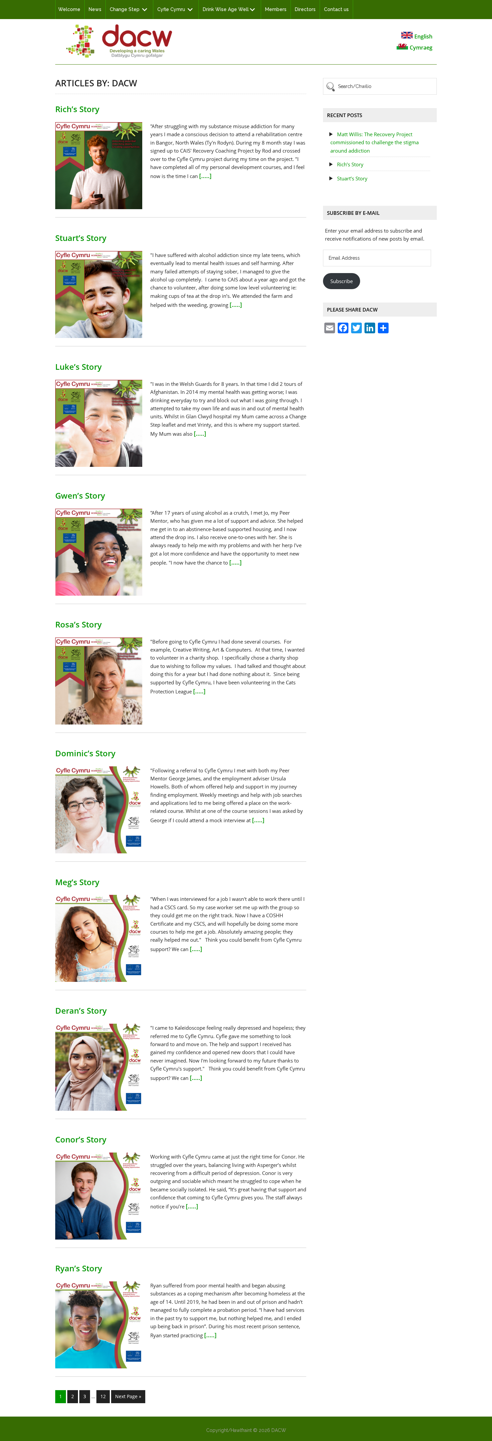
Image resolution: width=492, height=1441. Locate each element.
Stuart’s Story (80, 237)
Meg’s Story (77, 881)
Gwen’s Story (80, 495)
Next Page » (128, 1396)
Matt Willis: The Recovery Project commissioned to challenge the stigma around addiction (374, 142)
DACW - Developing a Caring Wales (118, 41)
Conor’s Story (80, 1139)
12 (103, 1396)
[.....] (205, 176)
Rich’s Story (77, 108)
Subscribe (341, 281)
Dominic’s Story (85, 753)
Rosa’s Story (78, 624)
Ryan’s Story (78, 1268)
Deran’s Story (81, 1010)
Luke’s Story (78, 366)
